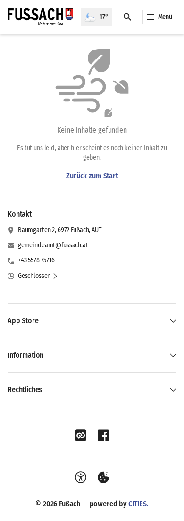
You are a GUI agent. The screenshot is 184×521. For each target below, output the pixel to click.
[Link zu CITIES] (80, 435)
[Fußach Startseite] (40, 16)
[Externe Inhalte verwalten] (103, 477)
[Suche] (127, 17)
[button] (38, 276)
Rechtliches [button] (25, 389)
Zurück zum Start (91, 175)
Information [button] (25, 355)
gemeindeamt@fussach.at (53, 245)
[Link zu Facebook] (103, 435)
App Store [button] (23, 320)
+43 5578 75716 (36, 260)
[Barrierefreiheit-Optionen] (80, 477)
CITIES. (138, 503)
